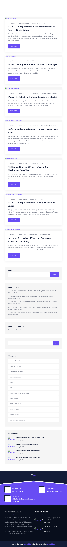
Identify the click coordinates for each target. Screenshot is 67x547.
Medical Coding (14, 409)
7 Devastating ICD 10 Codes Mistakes (28, 450)
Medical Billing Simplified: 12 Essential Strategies (32, 64)
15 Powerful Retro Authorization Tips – (28, 457)
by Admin (12, 23)
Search (10, 270)
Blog (44, 23)
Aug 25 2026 (20, 440)
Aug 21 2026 (20, 460)
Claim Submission (15, 387)
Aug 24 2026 (20, 447)
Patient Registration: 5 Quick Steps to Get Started (32, 97)
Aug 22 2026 (20, 453)
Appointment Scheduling (16, 371)
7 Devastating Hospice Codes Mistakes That (30, 437)
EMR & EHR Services (16, 404)
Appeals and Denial (15, 366)
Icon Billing (27, 544)
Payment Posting (14, 414)
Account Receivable (45, 234)
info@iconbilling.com (54, 491)
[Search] (56, 343)
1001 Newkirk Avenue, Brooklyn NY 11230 (23, 500)
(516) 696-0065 (17, 491)
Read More (13, 46)
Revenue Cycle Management (49, 93)
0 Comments (36, 23)
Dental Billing (14, 398)
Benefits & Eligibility (15, 377)
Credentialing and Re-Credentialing (19, 393)
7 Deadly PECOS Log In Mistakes (27, 444)
